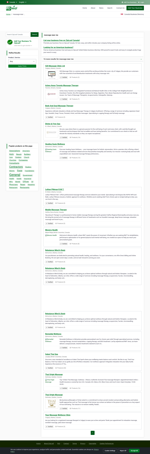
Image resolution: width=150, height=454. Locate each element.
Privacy (82, 443)
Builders (27, 154)
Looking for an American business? (58, 47)
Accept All (134, 451)
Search (109, 8)
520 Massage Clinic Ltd (55, 66)
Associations (14, 151)
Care (11, 157)
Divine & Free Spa (52, 124)
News (101, 8)
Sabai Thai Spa (51, 354)
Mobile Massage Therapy (56, 210)
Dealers (28, 167)
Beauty (19, 154)
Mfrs (11, 182)
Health (11, 179)
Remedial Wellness (53, 334)
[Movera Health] (52, 239)
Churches (12, 160)
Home (84, 8)
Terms (74, 443)
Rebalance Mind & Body (55, 250)
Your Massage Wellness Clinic (57, 415)
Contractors (16, 166)
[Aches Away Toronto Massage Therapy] (52, 95)
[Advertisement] (75, 23)
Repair (22, 185)
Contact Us (120, 8)
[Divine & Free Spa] (52, 133)
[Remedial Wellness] (52, 343)
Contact (66, 443)
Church (26, 157)
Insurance (27, 179)
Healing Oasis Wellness (55, 144)
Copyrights (92, 443)
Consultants (14, 163)
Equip (19, 170)
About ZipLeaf (49, 443)
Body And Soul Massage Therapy (59, 106)
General (14, 175)
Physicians (13, 185)
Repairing (31, 185)
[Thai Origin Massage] (52, 384)
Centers (18, 157)
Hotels (19, 179)
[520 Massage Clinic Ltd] (52, 75)
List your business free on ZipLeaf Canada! (61, 40)
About (93, 8)
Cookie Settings (110, 451)
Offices (26, 181)
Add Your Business (135, 8)
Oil (32, 182)
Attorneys (26, 151)
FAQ (58, 443)
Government (27, 175)
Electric (12, 171)
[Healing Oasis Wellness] (52, 153)
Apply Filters (22, 66)
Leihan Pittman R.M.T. (54, 189)
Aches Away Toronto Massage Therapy (61, 85)
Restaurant (13, 187)
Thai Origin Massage (54, 374)
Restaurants (24, 187)
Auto (11, 154)
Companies (23, 160)
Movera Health (51, 230)
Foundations (29, 171)
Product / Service (14, 57)
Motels (17, 182)
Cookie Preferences (107, 443)
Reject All (123, 451)
